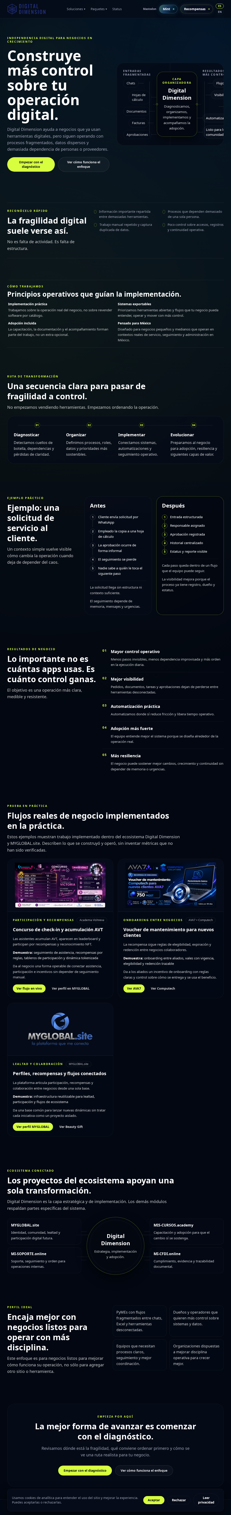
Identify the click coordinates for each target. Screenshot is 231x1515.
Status (117, 9)
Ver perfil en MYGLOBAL (71, 988)
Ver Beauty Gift (71, 1127)
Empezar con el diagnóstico (31, 164)
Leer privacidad (206, 1500)
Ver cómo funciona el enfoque (83, 164)
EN (220, 12)
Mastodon (149, 9)
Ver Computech (163, 988)
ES (219, 6)
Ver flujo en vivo (29, 988)
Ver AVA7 (134, 988)
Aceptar (154, 1500)
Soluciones (76, 9)
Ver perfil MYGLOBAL (32, 1127)
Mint (166, 9)
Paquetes (99, 9)
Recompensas (195, 9)
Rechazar (179, 1500)
